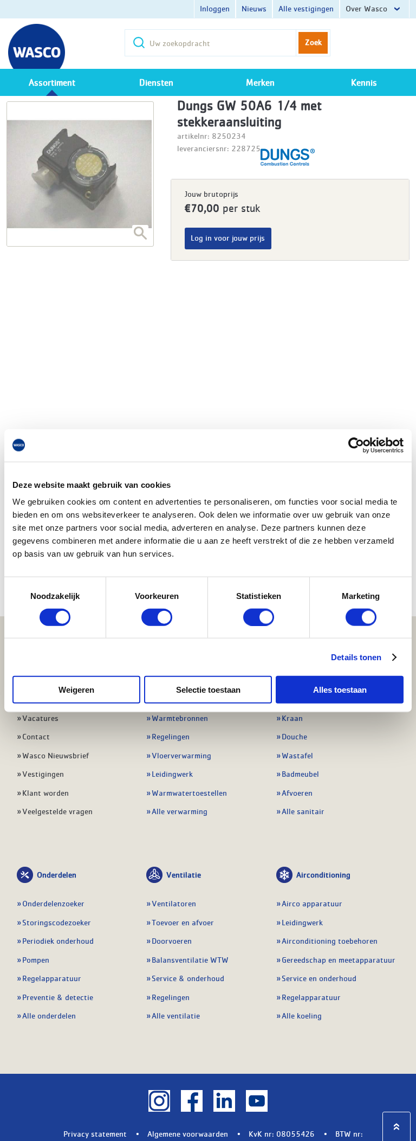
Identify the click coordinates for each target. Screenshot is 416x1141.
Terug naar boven (396, 1126)
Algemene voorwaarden (187, 1133)
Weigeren (76, 689)
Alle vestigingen (306, 8)
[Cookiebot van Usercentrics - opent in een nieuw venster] (356, 445)
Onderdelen (56, 874)
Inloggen (215, 8)
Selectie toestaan (208, 689)
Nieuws (254, 8)
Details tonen (356, 656)
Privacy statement (95, 1133)
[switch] (156, 617)
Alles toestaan (340, 689)
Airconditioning (323, 874)
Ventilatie (183, 874)
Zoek (313, 42)
